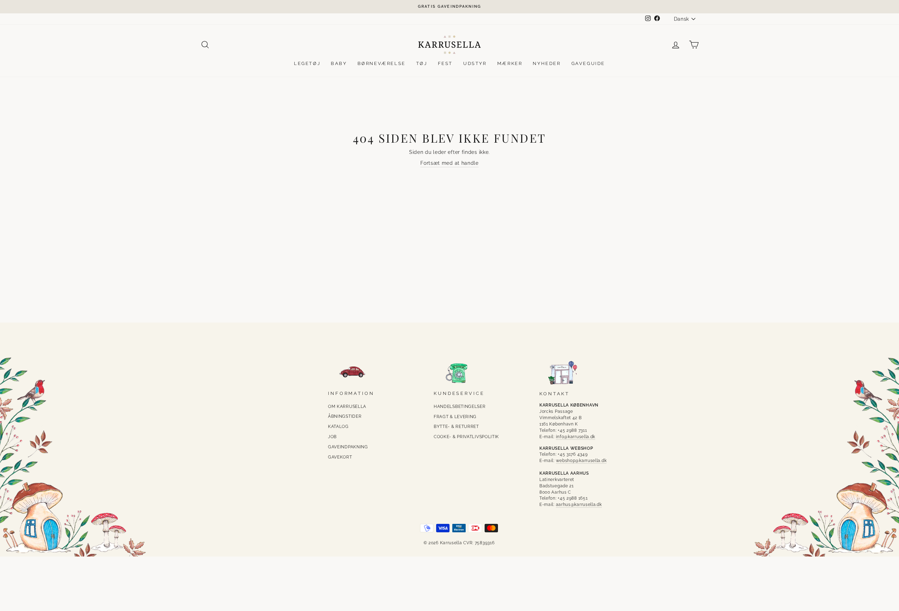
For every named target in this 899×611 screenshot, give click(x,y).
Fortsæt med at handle (449, 163)
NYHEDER (546, 63)
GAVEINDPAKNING (348, 446)
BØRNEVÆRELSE (381, 63)
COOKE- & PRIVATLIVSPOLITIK (466, 436)
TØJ (421, 63)
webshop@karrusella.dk (581, 460)
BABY (339, 63)
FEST (445, 63)
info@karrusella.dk (576, 436)
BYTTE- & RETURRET (456, 426)
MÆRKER (510, 63)
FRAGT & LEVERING (455, 416)
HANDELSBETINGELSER (460, 406)
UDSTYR (475, 63)
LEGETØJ (307, 63)
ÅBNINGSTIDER (344, 416)
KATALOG (338, 426)
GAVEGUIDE (588, 63)
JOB (332, 436)
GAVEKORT (340, 457)
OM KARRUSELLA (347, 406)
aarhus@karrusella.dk (579, 504)
